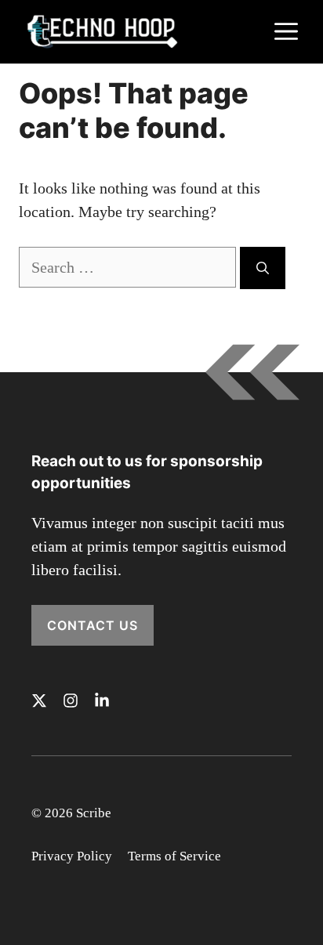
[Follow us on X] (39, 700)
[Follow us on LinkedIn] (102, 700)
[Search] (262, 268)
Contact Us (92, 625)
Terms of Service (174, 856)
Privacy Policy (71, 856)
